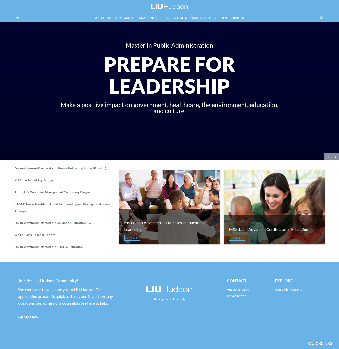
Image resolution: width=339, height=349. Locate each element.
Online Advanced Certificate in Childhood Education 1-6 (52, 223)
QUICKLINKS (320, 343)
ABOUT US (103, 18)
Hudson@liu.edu (238, 289)
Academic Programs (288, 289)
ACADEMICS (148, 18)
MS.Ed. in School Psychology (34, 180)
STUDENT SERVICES (229, 18)
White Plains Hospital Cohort (34, 235)
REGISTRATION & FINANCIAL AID (186, 18)
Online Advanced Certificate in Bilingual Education (48, 247)
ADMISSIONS (124, 18)
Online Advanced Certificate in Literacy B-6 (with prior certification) (60, 168)
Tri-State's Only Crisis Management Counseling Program (53, 192)
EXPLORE (132, 238)
